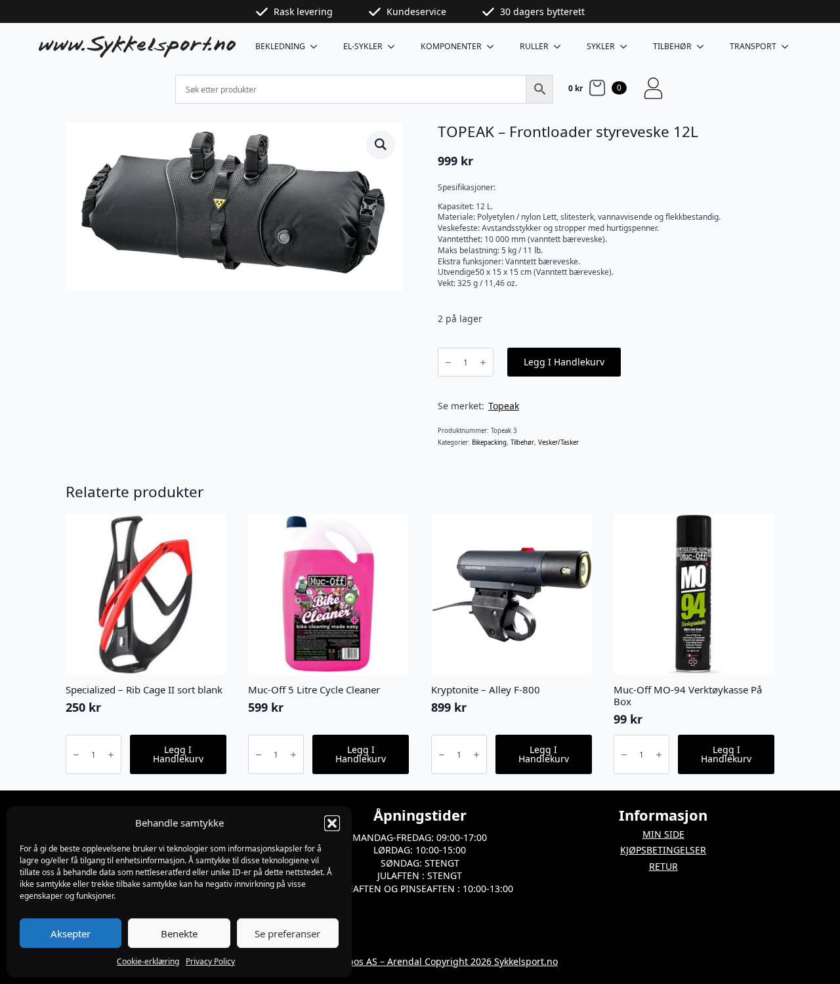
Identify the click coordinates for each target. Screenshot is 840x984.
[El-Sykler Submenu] (395, 47)
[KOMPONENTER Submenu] (494, 47)
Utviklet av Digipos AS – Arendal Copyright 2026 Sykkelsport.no (420, 961)
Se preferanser (287, 933)
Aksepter (71, 933)
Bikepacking (489, 442)
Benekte (179, 933)
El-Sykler (363, 46)
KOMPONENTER (451, 46)
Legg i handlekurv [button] (178, 754)
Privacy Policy (210, 961)
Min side (663, 834)
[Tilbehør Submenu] (704, 47)
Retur (663, 866)
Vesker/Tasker (558, 442)
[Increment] (483, 362)
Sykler (601, 46)
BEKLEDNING (280, 46)
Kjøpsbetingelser (663, 850)
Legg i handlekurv (564, 362)
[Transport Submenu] (788, 47)
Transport (753, 46)
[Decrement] (448, 362)
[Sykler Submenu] (627, 47)
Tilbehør (672, 46)
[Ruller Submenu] (561, 47)
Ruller (534, 46)
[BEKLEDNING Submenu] (317, 47)
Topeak (503, 406)
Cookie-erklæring (148, 961)
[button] (332, 823)
